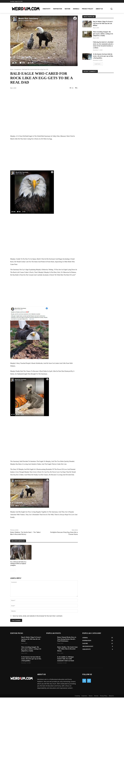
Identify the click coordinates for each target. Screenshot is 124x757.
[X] (28, 525)
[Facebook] (24, 525)
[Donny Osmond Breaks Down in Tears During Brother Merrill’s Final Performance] (51, 639)
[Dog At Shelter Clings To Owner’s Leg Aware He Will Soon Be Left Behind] (87, 24)
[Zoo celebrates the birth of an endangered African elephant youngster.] (20, 552)
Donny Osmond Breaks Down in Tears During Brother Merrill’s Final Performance (66, 639)
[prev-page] (11, 570)
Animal (12, 559)
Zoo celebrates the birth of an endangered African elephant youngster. (18, 563)
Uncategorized (17, 69)
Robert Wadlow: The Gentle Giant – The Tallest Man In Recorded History (67, 649)
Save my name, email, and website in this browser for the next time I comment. (38, 616)
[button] (111, 8)
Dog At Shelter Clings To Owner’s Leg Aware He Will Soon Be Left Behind (103, 23)
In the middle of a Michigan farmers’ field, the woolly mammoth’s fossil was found (65, 658)
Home (11, 69)
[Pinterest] (32, 525)
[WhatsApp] (37, 525)
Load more (97, 64)
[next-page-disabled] (14, 570)
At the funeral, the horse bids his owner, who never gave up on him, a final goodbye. (103, 56)
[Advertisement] (44, 114)
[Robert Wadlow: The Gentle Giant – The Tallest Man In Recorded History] (51, 649)
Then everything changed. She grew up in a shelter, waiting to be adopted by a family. (103, 33)
